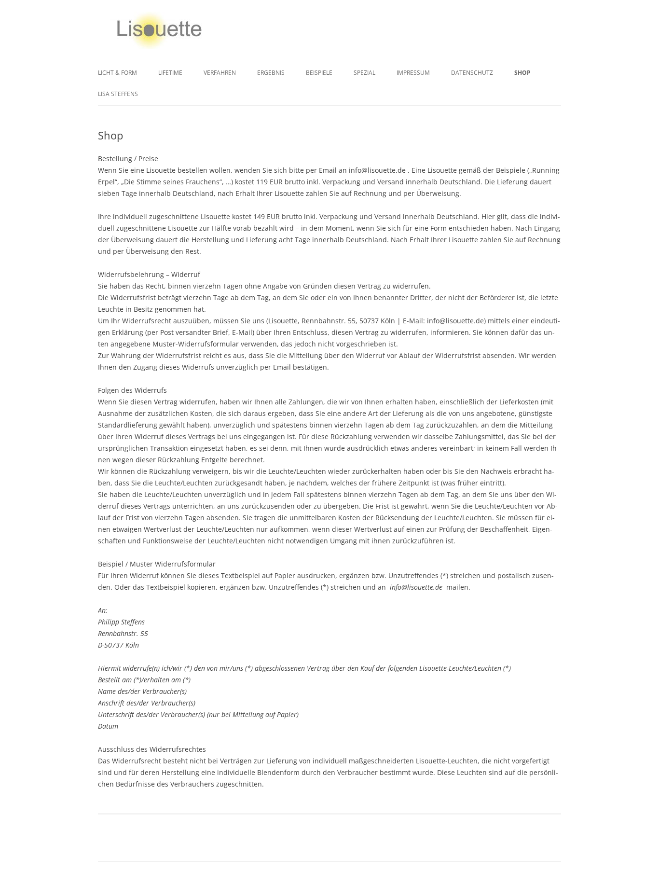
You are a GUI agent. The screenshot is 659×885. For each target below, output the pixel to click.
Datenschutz (472, 73)
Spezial (364, 73)
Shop (522, 73)
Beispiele (319, 73)
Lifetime (170, 73)
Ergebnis (271, 73)
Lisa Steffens (118, 94)
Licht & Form (117, 73)
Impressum (413, 73)
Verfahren (220, 73)
